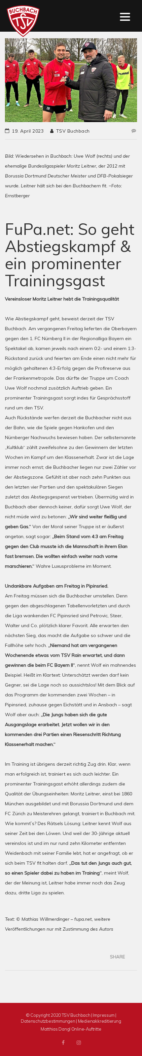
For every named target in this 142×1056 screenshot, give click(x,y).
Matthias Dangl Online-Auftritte (71, 1029)
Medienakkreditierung (99, 1021)
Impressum (103, 1015)
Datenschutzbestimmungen (48, 1021)
